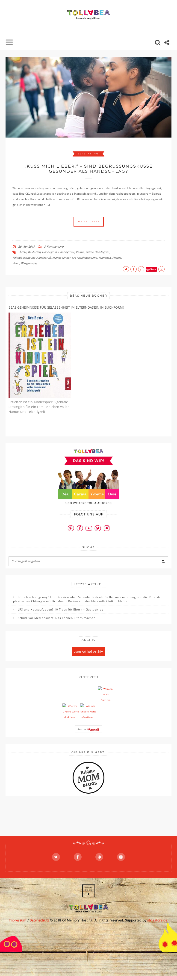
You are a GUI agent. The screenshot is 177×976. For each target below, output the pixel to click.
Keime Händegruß (97, 252)
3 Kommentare (53, 247)
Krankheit (104, 258)
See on (82, 729)
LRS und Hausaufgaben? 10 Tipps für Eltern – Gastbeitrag (60, 609)
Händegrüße (66, 252)
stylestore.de (157, 920)
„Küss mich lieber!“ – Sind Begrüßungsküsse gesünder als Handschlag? (89, 169)
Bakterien (34, 252)
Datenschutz (39, 920)
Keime (80, 252)
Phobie (116, 258)
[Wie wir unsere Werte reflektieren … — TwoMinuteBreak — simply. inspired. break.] (70, 711)
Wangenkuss (29, 263)
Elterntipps (88, 153)
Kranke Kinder (61, 258)
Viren (15, 263)
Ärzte (23, 252)
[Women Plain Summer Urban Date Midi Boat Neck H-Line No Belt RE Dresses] (106, 694)
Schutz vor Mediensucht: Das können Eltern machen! (57, 618)
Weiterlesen (88, 221)
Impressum (18, 920)
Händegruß (49, 252)
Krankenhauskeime (84, 258)
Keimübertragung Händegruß (31, 258)
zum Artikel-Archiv (88, 651)
